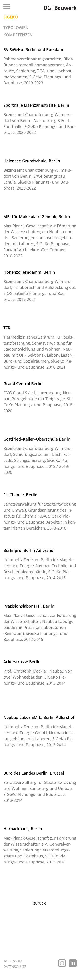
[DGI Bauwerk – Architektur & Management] (60, 7)
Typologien (15, 27)
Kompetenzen (18, 35)
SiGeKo (10, 17)
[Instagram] (62, 963)
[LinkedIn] (73, 963)
